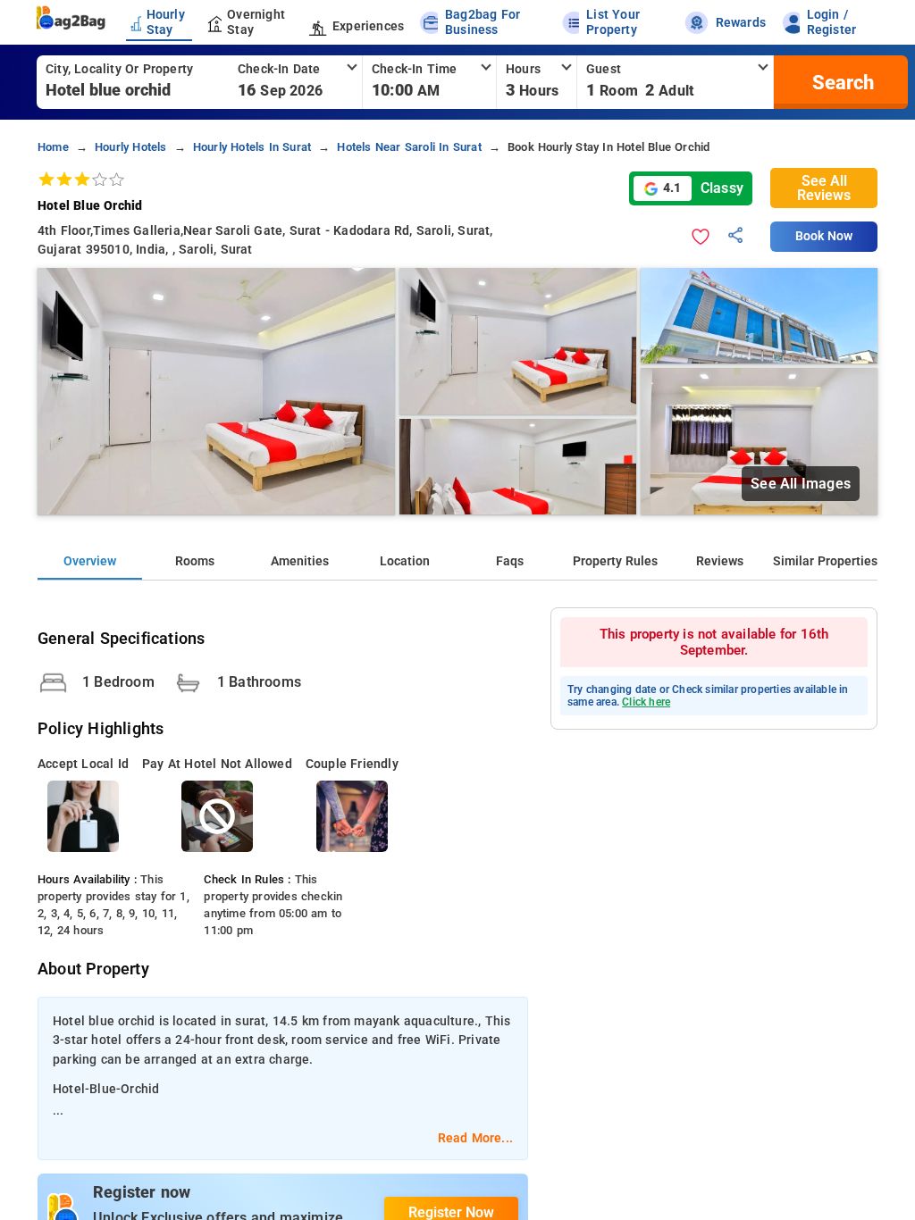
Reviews (719, 561)
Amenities (300, 561)
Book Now (823, 236)
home (53, 147)
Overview (89, 561)
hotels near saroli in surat (409, 147)
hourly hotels (131, 147)
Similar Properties (825, 561)
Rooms (194, 561)
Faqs (510, 561)
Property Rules (615, 561)
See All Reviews (824, 188)
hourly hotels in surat (252, 147)
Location (405, 561)
